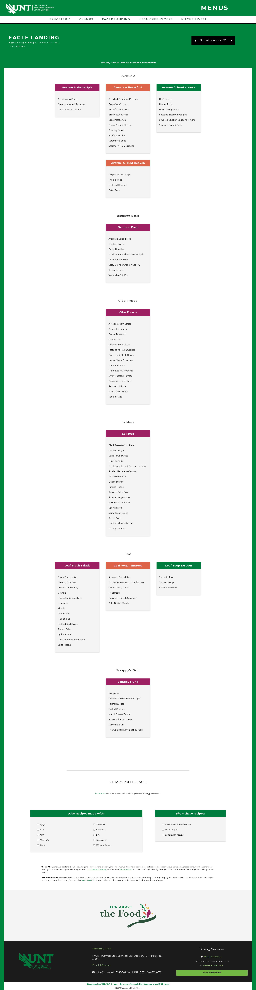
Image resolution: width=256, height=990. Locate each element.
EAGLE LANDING (116, 19)
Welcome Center (213, 957)
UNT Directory (136, 956)
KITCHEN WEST (194, 19)
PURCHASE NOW (212, 972)
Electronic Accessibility (131, 984)
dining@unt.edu (104, 972)
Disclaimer (92, 984)
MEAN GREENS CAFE (156, 19)
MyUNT (96, 956)
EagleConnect (119, 956)
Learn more (100, 794)
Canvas (106, 956)
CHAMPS (86, 19)
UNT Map (151, 956)
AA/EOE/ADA (104, 984)
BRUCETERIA (60, 19)
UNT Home (164, 984)
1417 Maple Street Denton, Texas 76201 (212, 961)
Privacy (114, 984)
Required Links (150, 984)
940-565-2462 (124, 972)
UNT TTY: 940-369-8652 (148, 972)
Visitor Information (213, 966)
